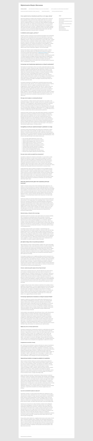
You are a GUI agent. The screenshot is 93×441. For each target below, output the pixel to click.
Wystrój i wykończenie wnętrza (57, 11)
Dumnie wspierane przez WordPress (26, 436)
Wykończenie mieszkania (42, 52)
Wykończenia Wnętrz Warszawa (32, 5)
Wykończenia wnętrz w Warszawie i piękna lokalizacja (30, 11)
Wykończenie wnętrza (45, 11)
